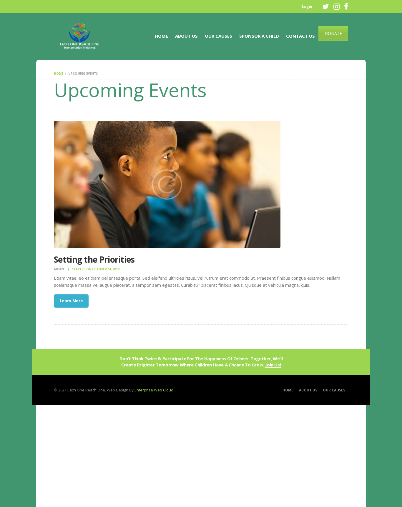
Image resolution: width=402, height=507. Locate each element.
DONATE (333, 33)
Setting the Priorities (94, 260)
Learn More (71, 300)
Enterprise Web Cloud (153, 390)
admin (59, 269)
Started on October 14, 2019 (95, 269)
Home (58, 73)
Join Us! (273, 365)
